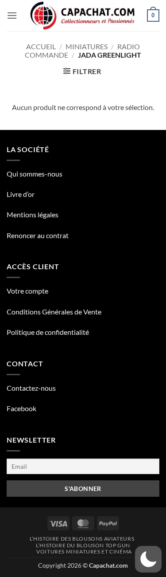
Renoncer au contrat (38, 235)
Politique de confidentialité (48, 332)
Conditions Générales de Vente (54, 311)
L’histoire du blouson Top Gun (83, 545)
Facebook (21, 408)
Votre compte (27, 291)
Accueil (41, 46)
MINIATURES (87, 46)
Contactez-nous (31, 388)
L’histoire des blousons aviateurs (82, 538)
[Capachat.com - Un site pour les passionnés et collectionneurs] (83, 15)
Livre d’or (21, 194)
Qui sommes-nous (34, 173)
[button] (12, 15)
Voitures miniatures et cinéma (84, 551)
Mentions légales (32, 214)
